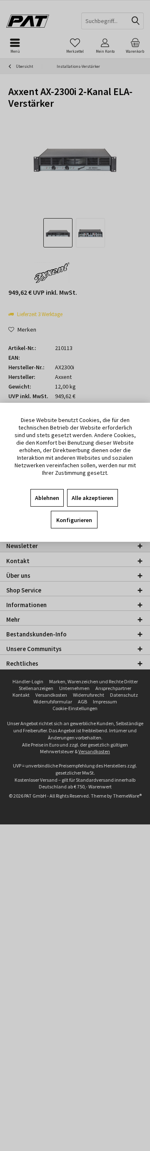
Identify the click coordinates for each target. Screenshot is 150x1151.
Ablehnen (47, 498)
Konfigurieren (74, 520)
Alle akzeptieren (92, 498)
